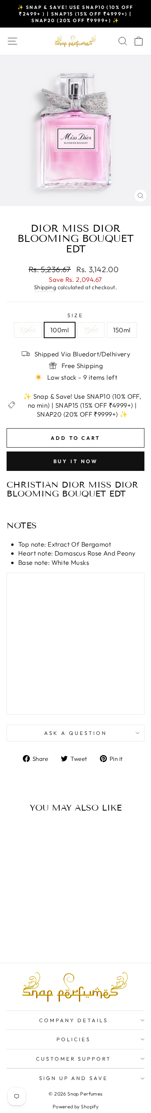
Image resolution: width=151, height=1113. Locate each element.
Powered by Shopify (75, 1106)
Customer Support (74, 1059)
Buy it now (75, 461)
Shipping (45, 287)
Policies (74, 1039)
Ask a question (75, 733)
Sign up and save (73, 1078)
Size (75, 315)
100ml (59, 330)
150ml (122, 330)
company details (73, 1020)
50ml (28, 330)
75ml (91, 330)
